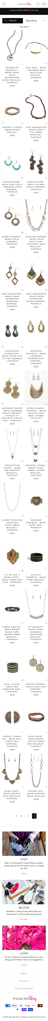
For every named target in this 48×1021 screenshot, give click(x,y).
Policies (24, 981)
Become (24, 919)
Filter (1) (12, 20)
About (24, 973)
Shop (24, 874)
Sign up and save (24, 988)
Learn (24, 965)
